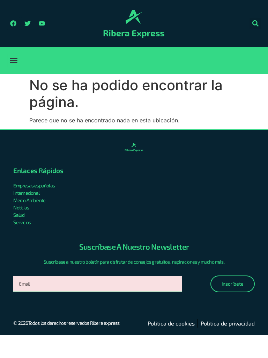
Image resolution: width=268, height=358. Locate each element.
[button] (255, 23)
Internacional (26, 193)
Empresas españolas (34, 185)
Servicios (22, 222)
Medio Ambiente (29, 200)
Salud (18, 215)
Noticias (21, 207)
